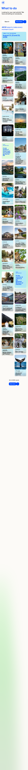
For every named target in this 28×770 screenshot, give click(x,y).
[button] (20, 21)
